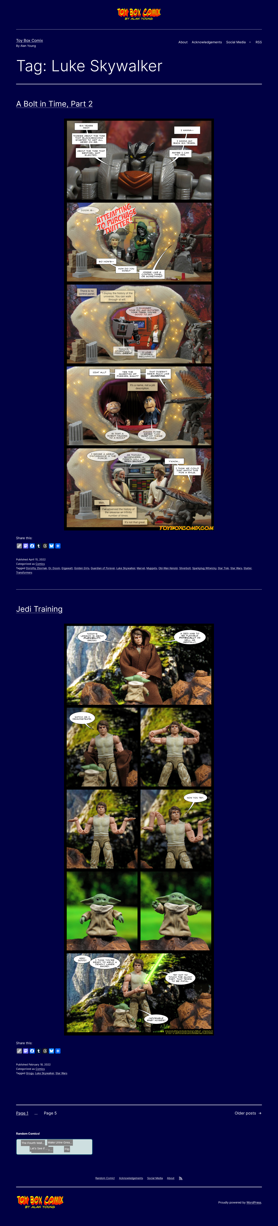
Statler (247, 568)
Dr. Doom (54, 568)
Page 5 (50, 1113)
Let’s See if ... (47, 1149)
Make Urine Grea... (34, 1147)
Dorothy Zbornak (36, 568)
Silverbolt (185, 568)
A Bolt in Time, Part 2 (54, 103)
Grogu (30, 1073)
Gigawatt (67, 568)
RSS (259, 42)
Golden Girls (81, 568)
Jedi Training (39, 609)
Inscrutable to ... (70, 1144)
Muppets (151, 568)
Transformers (24, 572)
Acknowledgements (207, 42)
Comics (40, 563)
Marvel (141, 568)
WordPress (253, 1202)
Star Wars (236, 568)
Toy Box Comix (29, 40)
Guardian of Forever (103, 568)
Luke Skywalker (125, 568)
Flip (48, 1144)
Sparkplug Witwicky (204, 568)
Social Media (236, 42)
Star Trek (223, 568)
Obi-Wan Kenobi (168, 568)
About (183, 42)
